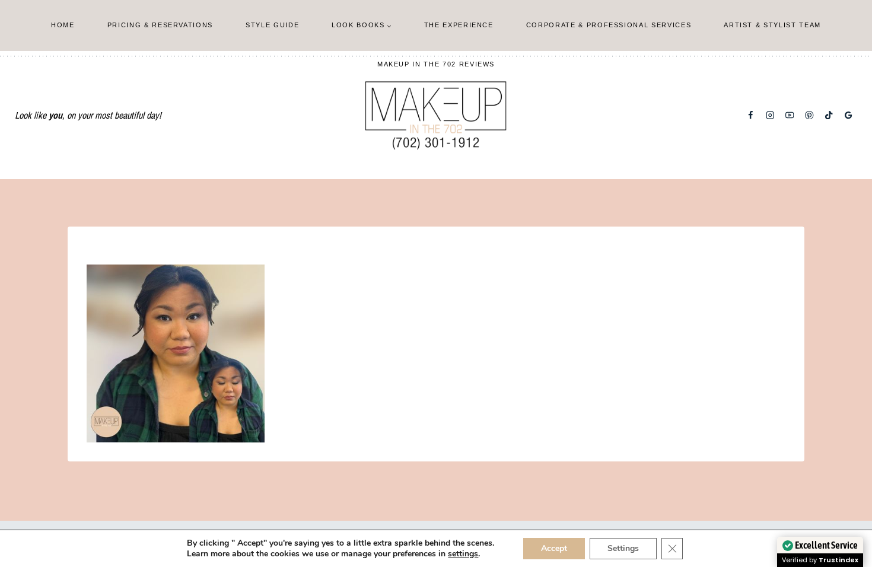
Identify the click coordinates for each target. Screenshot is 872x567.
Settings (623, 548)
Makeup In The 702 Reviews (436, 64)
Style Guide (272, 24)
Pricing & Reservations (160, 24)
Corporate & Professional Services (608, 24)
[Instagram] (770, 115)
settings (463, 554)
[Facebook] (750, 115)
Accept (554, 548)
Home (63, 24)
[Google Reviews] (848, 115)
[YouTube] (789, 115)
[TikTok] (829, 115)
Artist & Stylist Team (772, 24)
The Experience (459, 24)
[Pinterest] (809, 115)
